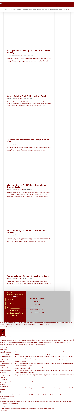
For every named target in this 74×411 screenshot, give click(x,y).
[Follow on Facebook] (34, 5)
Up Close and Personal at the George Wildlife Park (28, 140)
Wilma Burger (11, 55)
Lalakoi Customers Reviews (29, 9)
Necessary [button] (2, 345)
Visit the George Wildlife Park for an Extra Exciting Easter (26, 186)
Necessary (4, 347)
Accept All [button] (10, 326)
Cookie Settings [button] (4, 326)
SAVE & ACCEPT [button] (4, 410)
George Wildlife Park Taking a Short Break (26, 96)
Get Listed (61, 5)
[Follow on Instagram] (39, 5)
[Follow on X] (36, 5)
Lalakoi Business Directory (15, 9)
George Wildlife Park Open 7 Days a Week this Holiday (28, 51)
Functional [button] (2, 377)
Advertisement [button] (3, 398)
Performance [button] (3, 384)
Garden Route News (42, 9)
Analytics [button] (2, 391)
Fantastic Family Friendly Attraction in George (29, 276)
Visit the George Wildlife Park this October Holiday (27, 231)
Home (5, 9)
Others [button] (1, 405)
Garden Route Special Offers (55, 9)
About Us (65, 9)
